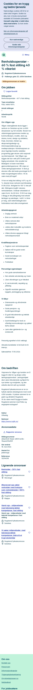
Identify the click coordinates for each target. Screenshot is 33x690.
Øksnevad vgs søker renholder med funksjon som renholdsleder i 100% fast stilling (12, 489)
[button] (12, 432)
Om (9, 678)
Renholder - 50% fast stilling (10, 470)
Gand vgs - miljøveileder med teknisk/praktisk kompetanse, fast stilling (12, 508)
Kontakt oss (5, 663)
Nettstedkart (6, 682)
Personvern (5, 667)
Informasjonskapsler (9, 671)
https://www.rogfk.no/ (9, 421)
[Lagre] (29, 472)
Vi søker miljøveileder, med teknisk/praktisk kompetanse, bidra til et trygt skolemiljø (13, 534)
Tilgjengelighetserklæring (11, 674)
